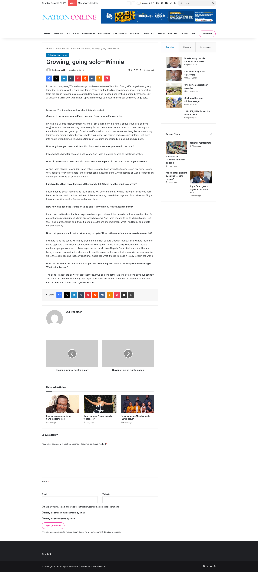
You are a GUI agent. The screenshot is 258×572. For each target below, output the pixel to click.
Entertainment (62, 48)
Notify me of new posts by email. (59, 518)
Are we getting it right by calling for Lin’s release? (176, 176)
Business (87, 33)
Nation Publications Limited (93, 566)
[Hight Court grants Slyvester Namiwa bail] (201, 177)
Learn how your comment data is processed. (100, 532)
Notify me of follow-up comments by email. (65, 513)
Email (45, 494)
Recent (187, 47)
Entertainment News (80, 48)
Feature (103, 33)
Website (106, 494)
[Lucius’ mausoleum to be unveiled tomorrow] (62, 404)
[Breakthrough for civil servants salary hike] (174, 62)
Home (47, 33)
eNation (172, 33)
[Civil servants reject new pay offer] (174, 89)
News (57, 33)
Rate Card (207, 33)
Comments (206, 47)
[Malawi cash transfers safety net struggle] (176, 147)
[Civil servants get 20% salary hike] (174, 75)
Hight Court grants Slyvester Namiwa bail (199, 189)
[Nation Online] (69, 17)
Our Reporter (57, 70)
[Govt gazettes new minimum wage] (174, 102)
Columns (118, 33)
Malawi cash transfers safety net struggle (175, 159)
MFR (160, 33)
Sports (148, 33)
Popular (170, 47)
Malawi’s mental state (200, 143)
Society (134, 33)
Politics (71, 33)
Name (45, 481)
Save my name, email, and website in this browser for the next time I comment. (81, 507)
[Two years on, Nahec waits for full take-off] (100, 404)
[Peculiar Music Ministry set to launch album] (137, 404)
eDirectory (188, 33)
